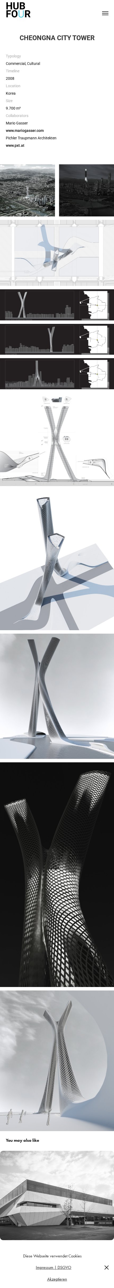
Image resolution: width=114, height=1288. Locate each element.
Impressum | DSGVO (53, 1267)
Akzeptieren (57, 1279)
